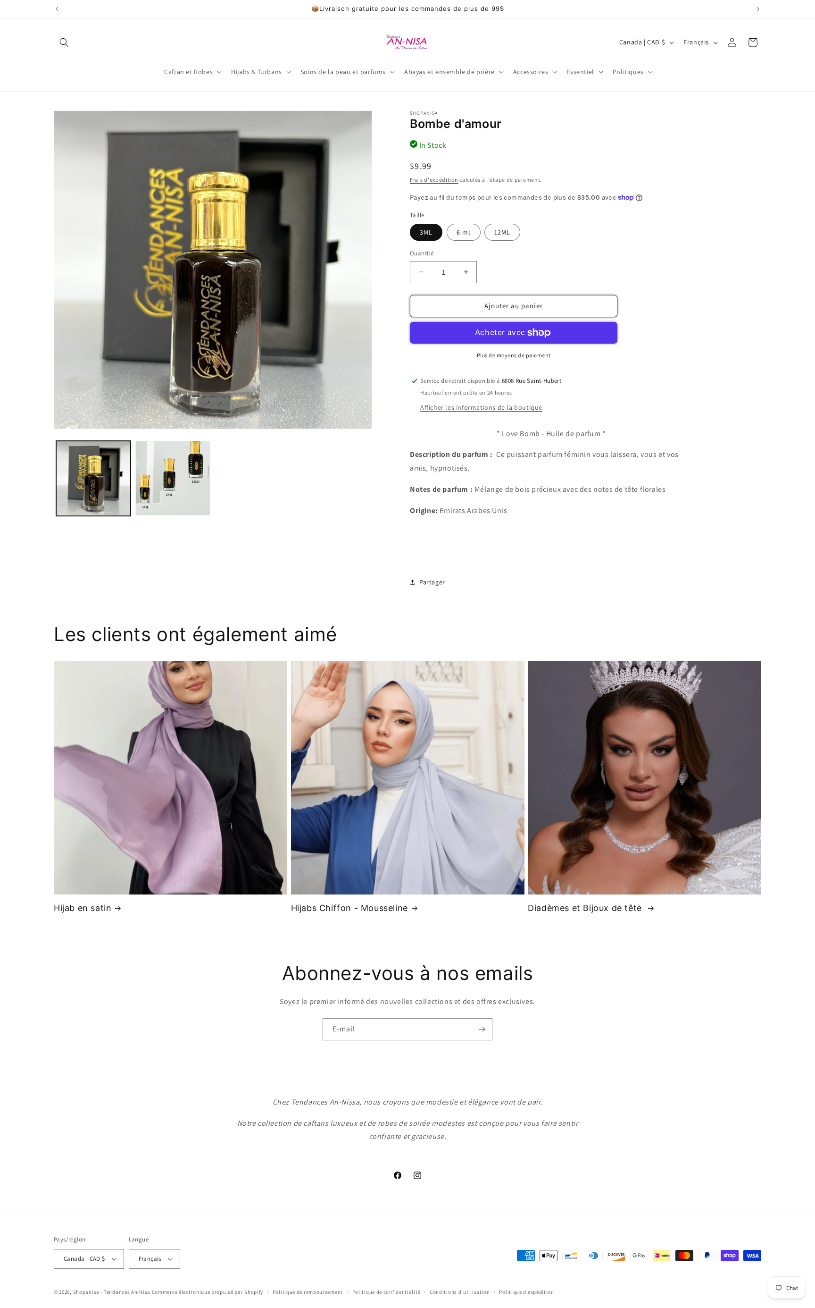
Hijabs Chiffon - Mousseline (349, 908)
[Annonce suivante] (758, 9)
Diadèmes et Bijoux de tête (586, 908)
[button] (64, 42)
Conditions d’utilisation (460, 1292)
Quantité (421, 253)
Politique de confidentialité (386, 1292)
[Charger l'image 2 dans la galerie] (172, 478)
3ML (426, 232)
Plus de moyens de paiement (514, 355)
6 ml (464, 232)
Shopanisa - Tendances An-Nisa (111, 1292)
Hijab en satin (82, 908)
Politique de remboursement (308, 1292)
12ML (502, 232)
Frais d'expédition (434, 179)
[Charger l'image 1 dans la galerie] (93, 478)
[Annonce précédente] (57, 9)
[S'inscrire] (481, 1029)
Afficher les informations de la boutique (481, 407)
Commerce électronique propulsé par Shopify (207, 1292)
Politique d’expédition (526, 1292)
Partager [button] (432, 582)
